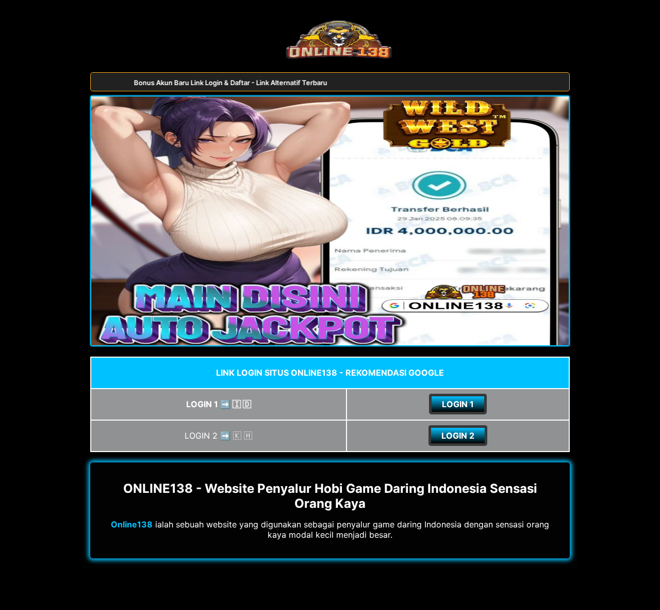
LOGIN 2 (457, 435)
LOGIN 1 (458, 404)
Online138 (132, 524)
